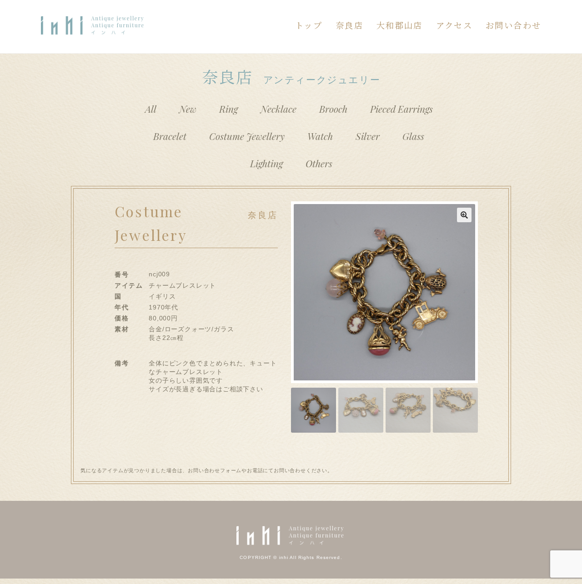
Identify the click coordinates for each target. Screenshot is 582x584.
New (187, 108)
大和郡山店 (399, 25)
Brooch (333, 108)
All (150, 108)
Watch (320, 136)
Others (319, 163)
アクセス (454, 25)
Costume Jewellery (247, 136)
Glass (413, 136)
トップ (308, 25)
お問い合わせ (513, 25)
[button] (464, 215)
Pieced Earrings (401, 108)
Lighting (266, 163)
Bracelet (169, 136)
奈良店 (349, 25)
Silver (368, 136)
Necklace (278, 108)
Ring (228, 108)
